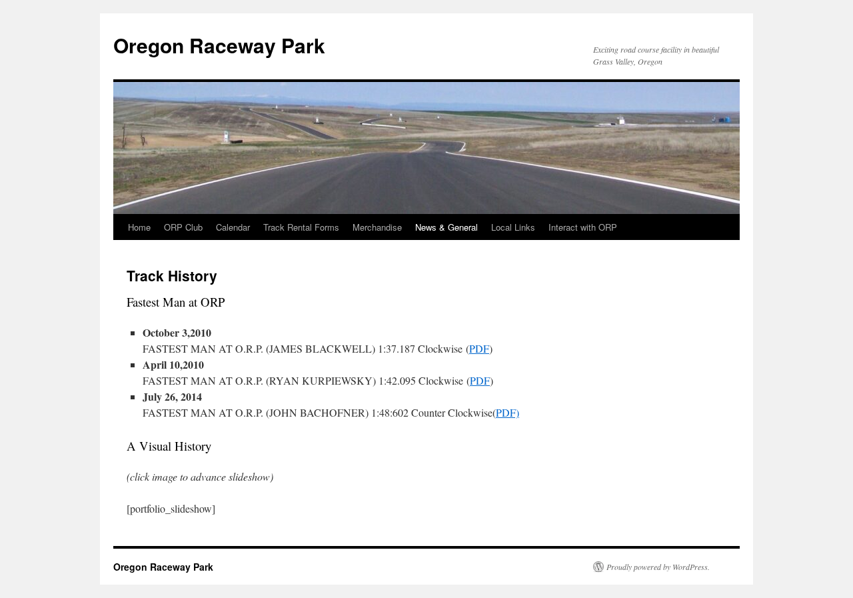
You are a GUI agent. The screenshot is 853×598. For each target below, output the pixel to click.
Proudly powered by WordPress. (658, 566)
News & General (446, 227)
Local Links (513, 227)
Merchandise (377, 227)
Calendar (233, 227)
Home (139, 227)
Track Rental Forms (301, 227)
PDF (479, 348)
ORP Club (183, 227)
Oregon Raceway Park (219, 45)
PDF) (507, 412)
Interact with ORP (582, 227)
